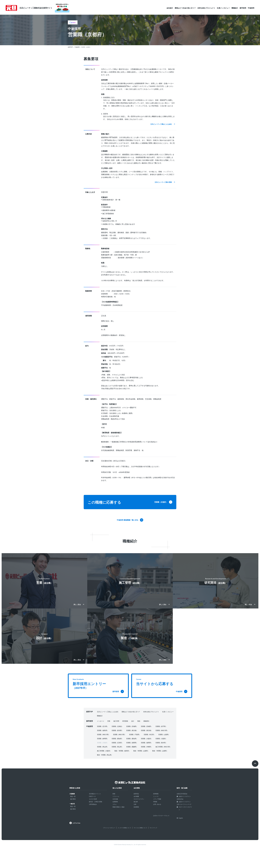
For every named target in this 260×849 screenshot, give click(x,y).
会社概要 (136, 796)
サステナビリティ (139, 799)
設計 (132, 721)
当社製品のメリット (95, 794)
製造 (138, 721)
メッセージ (100, 721)
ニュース (155, 796)
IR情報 (155, 802)
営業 (108, 721)
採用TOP (89, 711)
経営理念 (136, 794)
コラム (114, 804)
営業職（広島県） (117, 743)
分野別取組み (93, 804)
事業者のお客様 (74, 788)
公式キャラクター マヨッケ (161, 816)
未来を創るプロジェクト (206, 8)
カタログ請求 (93, 799)
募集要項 (146, 721)
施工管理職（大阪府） (104, 751)
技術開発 (136, 807)
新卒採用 (243, 8)
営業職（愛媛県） (132, 747)
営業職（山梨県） (164, 734)
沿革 (135, 804)
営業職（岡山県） (102, 747)
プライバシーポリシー (109, 828)
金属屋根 (115, 802)
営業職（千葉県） (134, 734)
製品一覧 (73, 796)
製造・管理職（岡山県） (105, 755)
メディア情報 (157, 799)
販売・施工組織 (182, 788)
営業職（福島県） (102, 730)
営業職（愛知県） (117, 738)
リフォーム (116, 796)
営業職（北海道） (117, 726)
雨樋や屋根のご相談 (118, 807)
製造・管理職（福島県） (122, 751)
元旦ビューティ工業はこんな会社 (107, 712)
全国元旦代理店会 (182, 794)
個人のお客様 (117, 788)
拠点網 (136, 802)
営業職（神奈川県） (161, 730)
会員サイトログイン (185, 796)
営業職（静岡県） (102, 738)
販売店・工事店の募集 (95, 802)
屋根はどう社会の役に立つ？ (185, 8)
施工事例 (73, 799)
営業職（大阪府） (146, 738)
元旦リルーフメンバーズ (184, 804)
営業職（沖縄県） (146, 747)
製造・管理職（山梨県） (141, 751)
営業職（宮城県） (132, 726)
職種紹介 (235, 8)
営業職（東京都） (132, 730)
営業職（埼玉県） (149, 734)
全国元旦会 (180, 799)
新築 (114, 794)
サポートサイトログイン (185, 808)
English (181, 818)
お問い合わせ (157, 804)
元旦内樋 (115, 799)
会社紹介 (170, 8)
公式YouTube (76, 823)
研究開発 (125, 721)
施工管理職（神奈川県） (163, 747)
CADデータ (92, 796)
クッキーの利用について (124, 828)
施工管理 (116, 721)
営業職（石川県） (102, 726)
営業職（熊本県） (161, 743)
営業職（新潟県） (117, 730)
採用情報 (155, 794)
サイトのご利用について (140, 828)
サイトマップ (153, 828)
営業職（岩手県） (161, 726)
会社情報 (137, 788)
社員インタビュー (223, 8)
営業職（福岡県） (132, 743)
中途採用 (251, 8)
